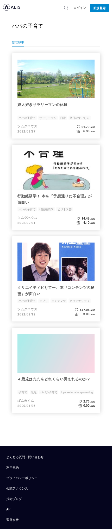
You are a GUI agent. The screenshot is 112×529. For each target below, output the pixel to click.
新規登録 (99, 7)
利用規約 (12, 467)
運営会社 (12, 519)
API (8, 509)
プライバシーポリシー (22, 477)
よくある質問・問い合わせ (25, 457)
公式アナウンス (17, 488)
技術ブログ (14, 498)
